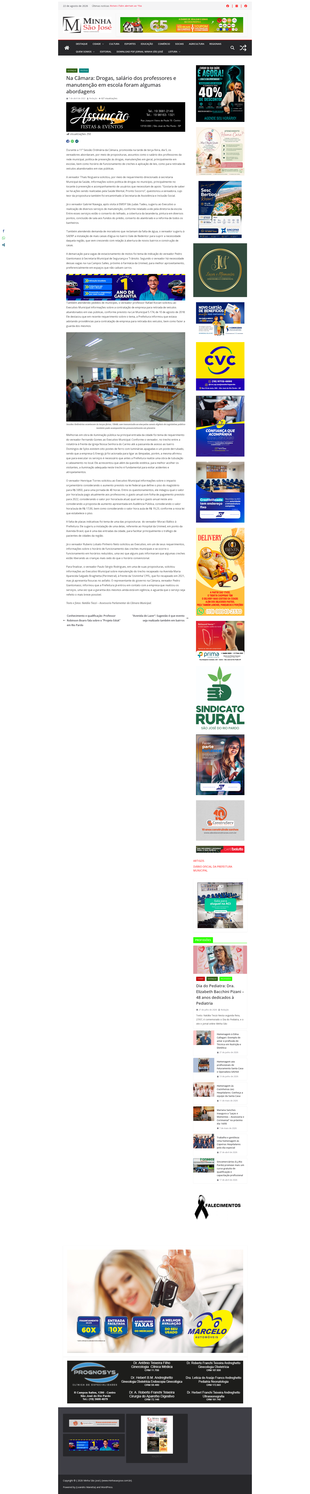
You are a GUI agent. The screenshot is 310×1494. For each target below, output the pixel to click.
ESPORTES (130, 43)
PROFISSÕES (226, 979)
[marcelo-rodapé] (125, 276)
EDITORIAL (105, 51)
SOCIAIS (179, 43)
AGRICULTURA (196, 43)
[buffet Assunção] (125, 104)
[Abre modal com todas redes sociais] (76, 141)
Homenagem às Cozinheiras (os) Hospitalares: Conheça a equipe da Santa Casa (230, 1090)
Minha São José (91, 1480)
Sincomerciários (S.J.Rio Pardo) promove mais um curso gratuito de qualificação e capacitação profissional (230, 1168)
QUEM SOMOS (84, 51)
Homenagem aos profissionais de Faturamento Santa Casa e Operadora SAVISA (230, 1066)
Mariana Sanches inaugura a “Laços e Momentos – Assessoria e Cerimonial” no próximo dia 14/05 (230, 1116)
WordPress (107, 1487)
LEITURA (172, 51)
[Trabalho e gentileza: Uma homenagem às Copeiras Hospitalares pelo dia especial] (203, 1145)
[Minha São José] (66, 47)
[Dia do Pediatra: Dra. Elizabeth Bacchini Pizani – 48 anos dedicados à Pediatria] (220, 960)
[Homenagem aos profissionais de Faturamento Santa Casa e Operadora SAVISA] (203, 1069)
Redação (93, 98)
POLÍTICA (84, 70)
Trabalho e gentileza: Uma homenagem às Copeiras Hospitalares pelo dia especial (229, 1142)
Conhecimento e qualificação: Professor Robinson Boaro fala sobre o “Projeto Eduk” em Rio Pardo (93, 620)
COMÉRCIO (164, 43)
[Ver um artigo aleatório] (243, 48)
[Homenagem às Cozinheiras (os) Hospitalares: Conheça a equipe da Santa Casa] (203, 1093)
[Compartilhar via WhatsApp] (72, 141)
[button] (102, 44)
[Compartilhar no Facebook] (67, 141)
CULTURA (114, 43)
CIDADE (97, 43)
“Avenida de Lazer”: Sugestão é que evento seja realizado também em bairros (158, 618)
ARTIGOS (198, 861)
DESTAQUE (82, 43)
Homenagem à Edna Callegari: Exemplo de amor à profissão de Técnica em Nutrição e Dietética (229, 1041)
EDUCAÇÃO (147, 43)
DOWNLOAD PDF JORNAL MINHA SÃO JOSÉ (140, 51)
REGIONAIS (215, 43)
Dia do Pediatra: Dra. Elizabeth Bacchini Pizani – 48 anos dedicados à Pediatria (220, 994)
